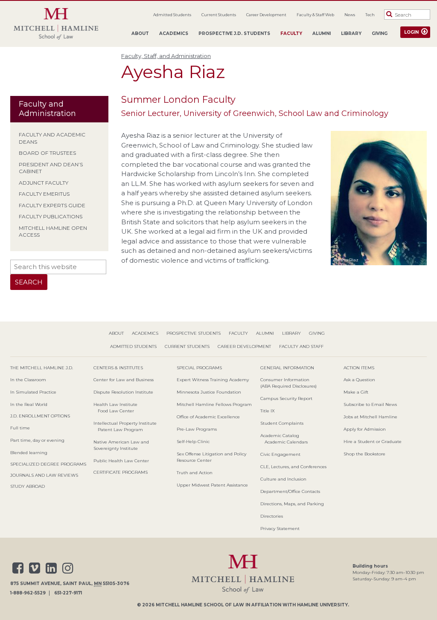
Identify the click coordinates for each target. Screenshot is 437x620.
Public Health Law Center (121, 461)
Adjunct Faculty (43, 183)
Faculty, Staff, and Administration (166, 55)
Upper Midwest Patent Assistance (212, 485)
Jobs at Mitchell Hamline (370, 417)
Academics (173, 33)
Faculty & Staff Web (315, 14)
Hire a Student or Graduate (373, 441)
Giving (379, 33)
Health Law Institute (115, 404)
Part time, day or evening (37, 440)
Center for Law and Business (123, 379)
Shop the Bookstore (364, 454)
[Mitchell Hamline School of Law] (56, 24)
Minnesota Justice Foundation (209, 392)
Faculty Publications (50, 216)
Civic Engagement (280, 454)
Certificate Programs (120, 472)
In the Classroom (28, 379)
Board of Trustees (47, 153)
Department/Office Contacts (290, 491)
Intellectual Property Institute (125, 423)
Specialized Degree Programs (48, 464)
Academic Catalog (279, 435)
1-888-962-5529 (28, 593)
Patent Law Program (120, 429)
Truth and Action (195, 472)
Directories (271, 516)
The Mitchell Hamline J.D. (41, 368)
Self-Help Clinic (193, 441)
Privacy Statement (280, 528)
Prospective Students (193, 333)
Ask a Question (359, 379)
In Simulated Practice (33, 392)
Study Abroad (27, 486)
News (349, 14)
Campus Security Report (286, 398)
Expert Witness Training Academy (213, 379)
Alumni (321, 33)
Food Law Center (116, 411)
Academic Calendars (286, 442)
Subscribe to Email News (370, 404)
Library (351, 33)
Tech (370, 14)
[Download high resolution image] (379, 267)
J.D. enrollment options (40, 416)
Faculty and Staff (301, 346)
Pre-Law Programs (197, 429)
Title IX (267, 411)
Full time (20, 428)
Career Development (266, 14)
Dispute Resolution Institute (123, 392)
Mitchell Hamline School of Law (200, 605)
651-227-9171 (68, 593)
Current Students (218, 14)
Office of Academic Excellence (208, 417)
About (140, 33)
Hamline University (322, 605)
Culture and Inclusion (283, 479)
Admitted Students (172, 14)
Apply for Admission (365, 429)
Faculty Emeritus (44, 194)
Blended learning (28, 452)
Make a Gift (356, 392)
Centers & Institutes (118, 368)
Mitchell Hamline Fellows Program (214, 404)
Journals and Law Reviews (44, 475)
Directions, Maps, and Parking (292, 504)
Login (411, 32)
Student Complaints (281, 423)
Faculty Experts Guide (52, 205)
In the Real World (28, 404)
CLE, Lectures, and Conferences (293, 466)
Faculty (291, 33)
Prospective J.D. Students (234, 33)
